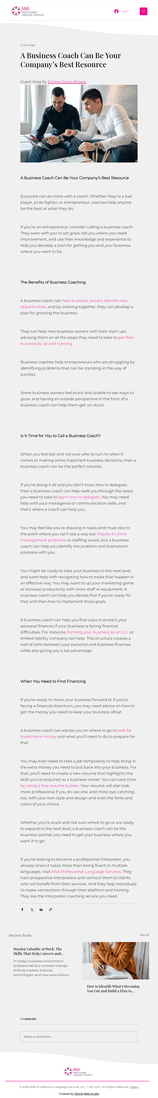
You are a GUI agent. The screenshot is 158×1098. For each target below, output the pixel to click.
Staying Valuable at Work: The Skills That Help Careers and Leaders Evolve (37, 951)
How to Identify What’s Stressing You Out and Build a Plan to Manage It (113, 988)
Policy (134, 1087)
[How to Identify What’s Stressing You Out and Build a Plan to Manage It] (115, 960)
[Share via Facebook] (22, 909)
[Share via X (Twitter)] (32, 909)
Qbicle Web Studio (86, 1094)
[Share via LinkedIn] (41, 909)
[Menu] (144, 11)
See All (144, 935)
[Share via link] (50, 909)
